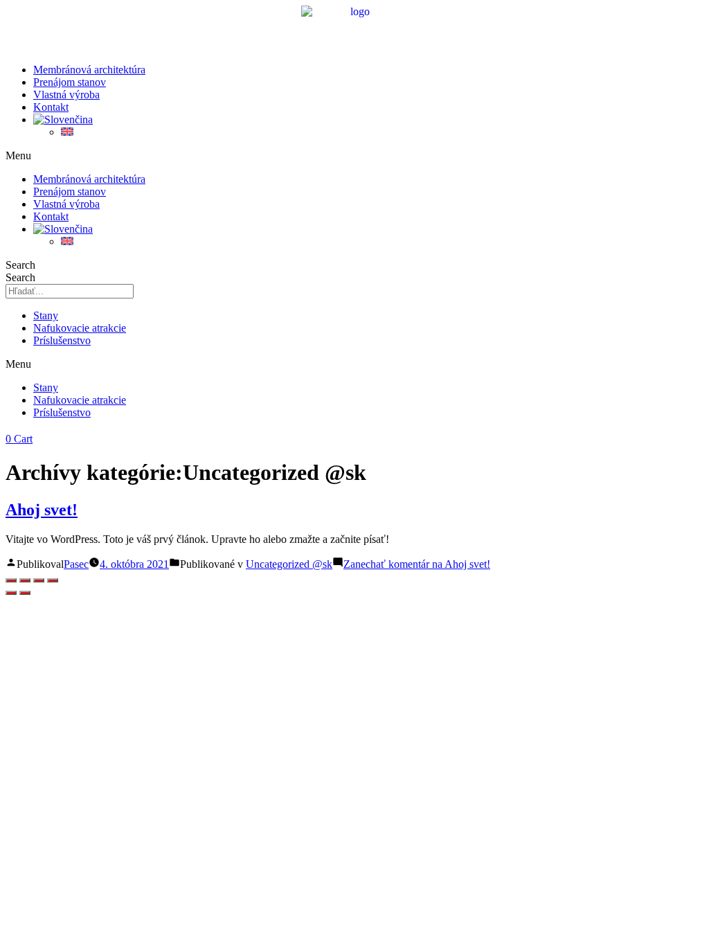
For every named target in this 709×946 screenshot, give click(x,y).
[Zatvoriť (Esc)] (52, 580)
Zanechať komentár (416, 564)
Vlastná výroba (66, 94)
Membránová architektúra (89, 69)
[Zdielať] (38, 580)
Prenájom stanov (69, 82)
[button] (354, 156)
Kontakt (51, 107)
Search (20, 265)
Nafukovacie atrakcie (79, 328)
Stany (45, 315)
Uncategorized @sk (289, 564)
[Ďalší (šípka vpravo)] (24, 593)
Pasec (76, 564)
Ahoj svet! (42, 510)
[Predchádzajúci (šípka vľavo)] (11, 593)
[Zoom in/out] (11, 580)
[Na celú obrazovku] (24, 580)
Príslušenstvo (62, 340)
